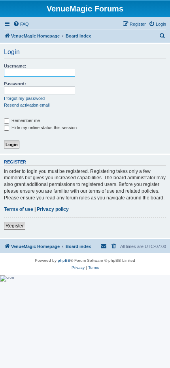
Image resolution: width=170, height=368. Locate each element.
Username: (15, 66)
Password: (15, 83)
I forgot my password (24, 98)
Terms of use (18, 209)
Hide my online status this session (43, 127)
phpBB (64, 260)
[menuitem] (21, 24)
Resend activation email (26, 105)
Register (15, 226)
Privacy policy (53, 209)
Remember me (25, 120)
